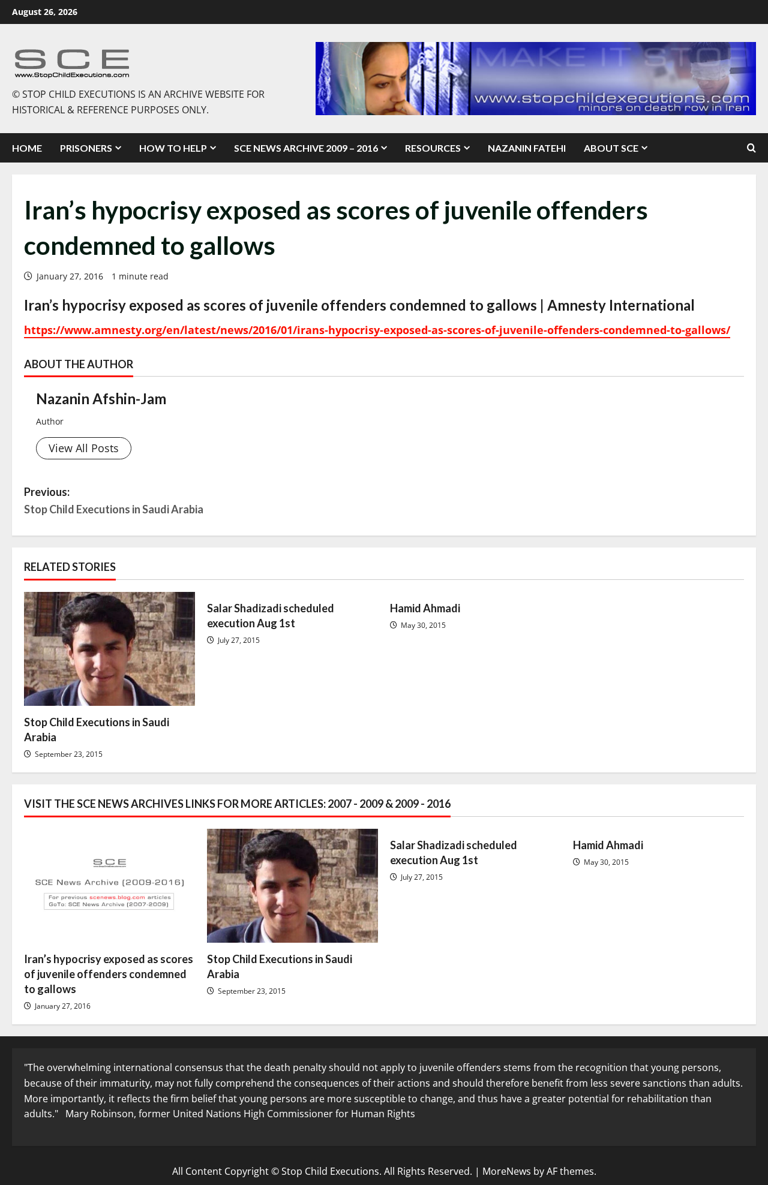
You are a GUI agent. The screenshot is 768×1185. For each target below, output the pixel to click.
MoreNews (506, 1171)
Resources (433, 148)
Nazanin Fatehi (527, 148)
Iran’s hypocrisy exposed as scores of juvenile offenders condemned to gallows (108, 973)
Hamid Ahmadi (425, 608)
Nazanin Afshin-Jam (101, 398)
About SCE (611, 148)
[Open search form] (751, 148)
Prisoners (86, 148)
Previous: (113, 500)
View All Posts (84, 448)
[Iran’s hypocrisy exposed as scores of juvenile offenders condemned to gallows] (109, 886)
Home (27, 148)
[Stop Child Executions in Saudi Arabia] (109, 649)
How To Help (173, 148)
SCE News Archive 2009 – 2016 (306, 148)
